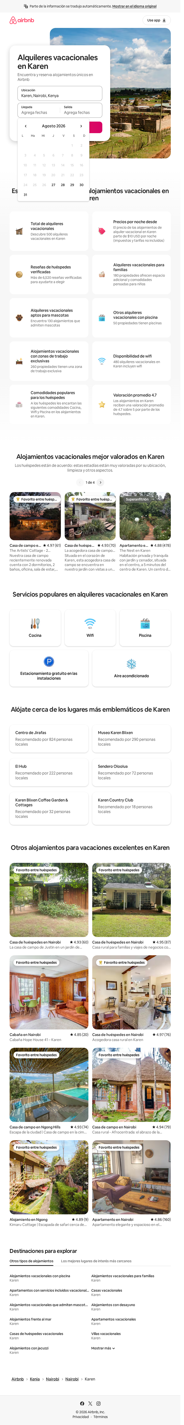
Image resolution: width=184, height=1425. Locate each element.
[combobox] (59, 95)
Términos (100, 1417)
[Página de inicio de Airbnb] (22, 20)
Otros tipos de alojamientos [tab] (31, 1261)
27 (53, 185)
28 (63, 185)
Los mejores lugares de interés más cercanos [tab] (96, 1261)
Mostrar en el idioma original (134, 6)
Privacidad (81, 1417)
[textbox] (38, 112)
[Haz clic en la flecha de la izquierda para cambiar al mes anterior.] (25, 126)
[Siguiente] (100, 482)
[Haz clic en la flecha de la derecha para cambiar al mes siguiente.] (81, 126)
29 (72, 185)
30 (82, 185)
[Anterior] (80, 482)
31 (25, 195)
